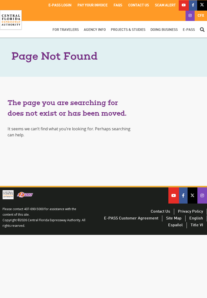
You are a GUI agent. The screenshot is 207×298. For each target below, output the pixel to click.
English (196, 218)
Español (175, 225)
